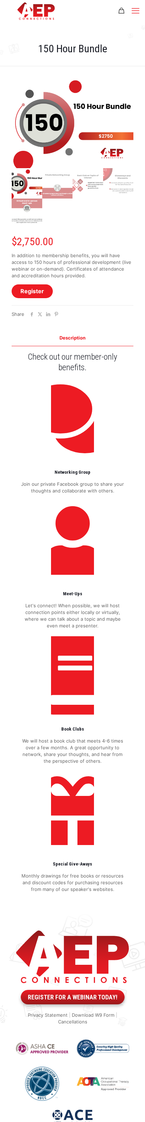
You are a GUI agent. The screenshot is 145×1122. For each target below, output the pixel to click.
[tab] (72, 338)
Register (32, 291)
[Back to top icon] (129, 1107)
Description (72, 338)
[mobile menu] (135, 11)
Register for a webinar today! (73, 997)
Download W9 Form (93, 1015)
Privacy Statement (48, 1015)
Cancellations (72, 1021)
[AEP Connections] (36, 10)
